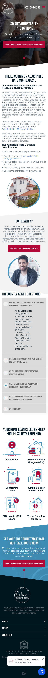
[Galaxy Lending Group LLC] (8, 8)
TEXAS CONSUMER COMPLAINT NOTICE (24, 654)
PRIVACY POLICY (12, 651)
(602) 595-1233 (32, 7)
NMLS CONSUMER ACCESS (31, 651)
